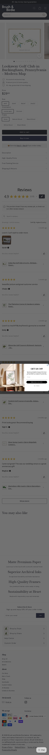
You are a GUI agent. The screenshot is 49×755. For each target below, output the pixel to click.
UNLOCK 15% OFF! (37, 382)
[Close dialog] (47, 365)
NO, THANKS (36, 385)
